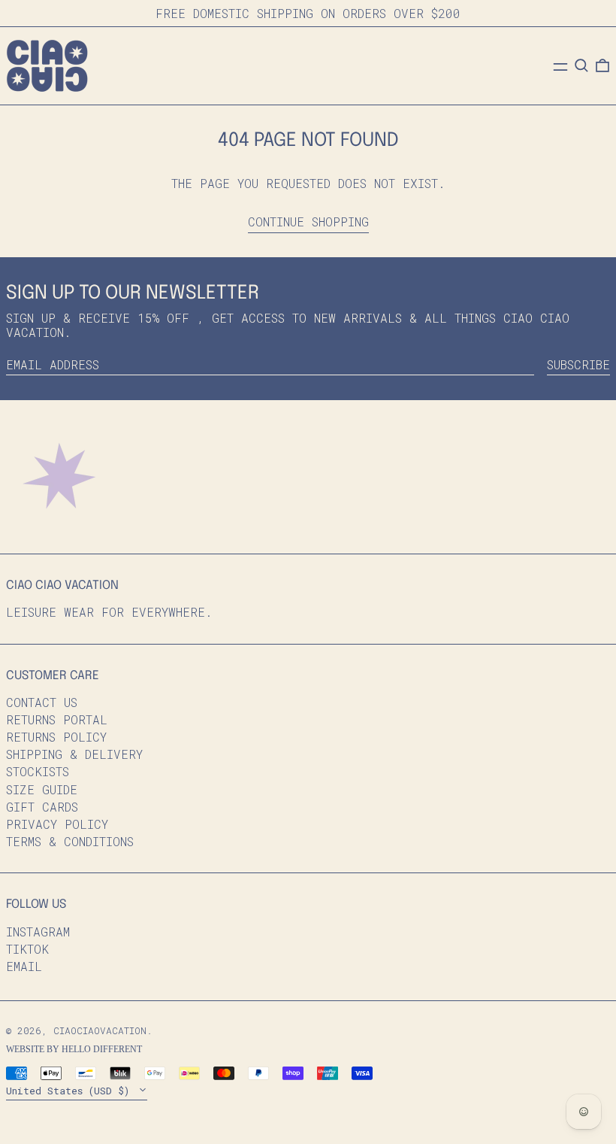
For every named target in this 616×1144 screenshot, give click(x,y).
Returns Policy (56, 737)
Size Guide (41, 789)
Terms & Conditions (70, 841)
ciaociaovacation (99, 1030)
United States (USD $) (70, 1091)
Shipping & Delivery (74, 754)
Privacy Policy (57, 824)
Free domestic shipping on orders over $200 (308, 13)
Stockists (37, 771)
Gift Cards (42, 807)
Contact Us (41, 702)
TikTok (27, 949)
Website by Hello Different (74, 1049)
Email (24, 966)
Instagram (38, 931)
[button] (581, 65)
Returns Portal (56, 719)
